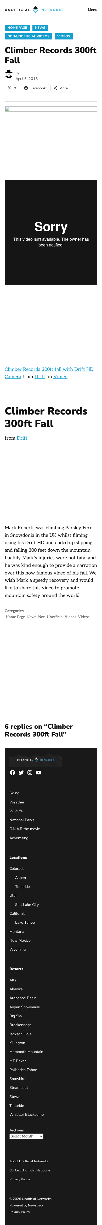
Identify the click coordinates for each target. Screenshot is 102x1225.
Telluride (22, 886)
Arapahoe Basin (22, 997)
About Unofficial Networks (28, 1161)
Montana (16, 931)
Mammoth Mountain (26, 1051)
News (40, 27)
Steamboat (18, 1087)
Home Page (17, 27)
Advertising (18, 838)
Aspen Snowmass (24, 1007)
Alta (12, 980)
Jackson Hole (20, 1034)
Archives (16, 1130)
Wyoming (17, 949)
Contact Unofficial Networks (30, 1170)
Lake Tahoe (25, 922)
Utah (13, 895)
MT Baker (17, 1060)
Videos (63, 36)
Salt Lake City (27, 904)
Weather (16, 802)
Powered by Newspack (26, 1205)
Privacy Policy (19, 1179)
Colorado (17, 868)
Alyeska (16, 989)
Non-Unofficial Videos (28, 36)
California (17, 913)
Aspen (20, 877)
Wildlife (16, 811)
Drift (40, 376)
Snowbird (17, 1078)
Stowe (14, 1096)
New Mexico (20, 940)
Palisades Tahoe (23, 1069)
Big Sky (15, 1016)
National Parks (21, 820)
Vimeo (60, 376)
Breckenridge (20, 1024)
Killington (17, 1042)
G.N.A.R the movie (24, 828)
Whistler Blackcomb (26, 1114)
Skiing (14, 793)
